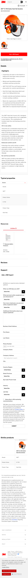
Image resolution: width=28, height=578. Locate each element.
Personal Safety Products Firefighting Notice (8, 244)
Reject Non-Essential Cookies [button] (9, 570)
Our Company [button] (7, 530)
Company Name (7, 349)
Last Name (6, 338)
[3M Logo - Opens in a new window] (3, 2)
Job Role (5, 392)
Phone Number (7, 344)
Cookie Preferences (12, 555)
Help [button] (3, 544)
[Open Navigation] (26, 2)
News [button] (4, 534)
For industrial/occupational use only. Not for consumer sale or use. (12, 59)
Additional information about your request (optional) (13, 311)
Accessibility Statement (17, 552)
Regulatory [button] (6, 539)
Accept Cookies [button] (6, 574)
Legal (9, 551)
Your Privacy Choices (12, 554)
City (4, 361)
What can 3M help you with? (11, 289)
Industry (5, 385)
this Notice (15, 519)
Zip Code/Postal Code (9, 379)
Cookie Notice (5, 567)
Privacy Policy (19, 409)
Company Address (8, 355)
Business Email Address (10, 326)
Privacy (12, 551)
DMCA (9, 552)
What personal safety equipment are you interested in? (13, 296)
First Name (6, 332)
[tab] (13, 228)
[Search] (22, 2)
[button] (17, 574)
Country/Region (7, 367)
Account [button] (22, 5)
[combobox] (5, 346)
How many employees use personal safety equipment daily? (13, 304)
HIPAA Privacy (18, 551)
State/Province (7, 373)
